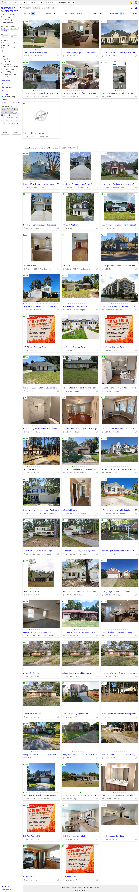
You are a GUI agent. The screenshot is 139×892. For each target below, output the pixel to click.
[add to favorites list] (24, 56)
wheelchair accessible (11, 67)
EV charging (7, 72)
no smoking (7, 64)
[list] (25, 13)
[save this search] (136, 8)
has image (6, 17)
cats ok (5, 56)
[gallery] (33, 13)
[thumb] (29, 13)
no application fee (9, 74)
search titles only (9, 15)
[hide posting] (58, 56)
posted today (7, 20)
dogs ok (5, 59)
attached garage (10, 97)
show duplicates (8, 22)
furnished (6, 61)
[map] (37, 13)
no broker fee (7, 77)
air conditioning (8, 69)
